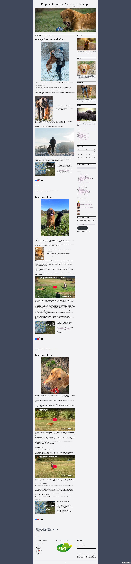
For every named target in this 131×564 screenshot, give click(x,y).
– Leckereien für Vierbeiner (84, 177)
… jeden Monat (81, 186)
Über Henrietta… (81, 134)
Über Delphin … (80, 132)
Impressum (82, 143)
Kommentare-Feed (81, 545)
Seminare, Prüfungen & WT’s (84, 133)
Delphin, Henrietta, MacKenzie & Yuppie (65, 4)
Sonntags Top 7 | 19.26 (88, 213)
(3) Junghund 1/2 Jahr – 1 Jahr (84, 192)
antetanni (82, 207)
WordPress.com (80, 546)
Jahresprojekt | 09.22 (44, 354)
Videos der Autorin (50, 254)
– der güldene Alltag (82, 174)
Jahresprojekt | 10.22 (44, 196)
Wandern (80, 183)
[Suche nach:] (86, 167)
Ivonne (48, 528)
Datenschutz (83, 142)
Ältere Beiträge (38, 536)
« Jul (78, 161)
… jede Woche (81, 185)
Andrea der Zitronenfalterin (64, 170)
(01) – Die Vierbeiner (81, 173)
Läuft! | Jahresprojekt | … (86, 201)
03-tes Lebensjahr (81, 193)
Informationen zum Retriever (83, 140)
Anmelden (80, 543)
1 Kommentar (37, 350)
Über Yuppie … (80, 138)
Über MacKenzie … (81, 136)
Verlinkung (64, 250)
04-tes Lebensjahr (81, 194)
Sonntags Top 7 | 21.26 (89, 210)
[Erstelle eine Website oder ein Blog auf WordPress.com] (65, 562)
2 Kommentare (37, 192)
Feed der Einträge (81, 544)
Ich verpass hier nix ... (83, 217)
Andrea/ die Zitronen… (84, 200)
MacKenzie (49, 191)
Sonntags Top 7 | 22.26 (88, 204)
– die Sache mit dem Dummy (84, 175)
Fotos (80, 188)
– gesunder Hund (82, 176)
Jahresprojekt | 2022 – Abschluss (50, 39)
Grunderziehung (55, 190)
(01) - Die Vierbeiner (43, 190)
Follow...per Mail (83, 228)
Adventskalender (82, 187)
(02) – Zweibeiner (81, 180)
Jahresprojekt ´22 (44, 191)
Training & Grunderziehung (83, 195)
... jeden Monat (49, 190)
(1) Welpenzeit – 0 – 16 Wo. (83, 190)
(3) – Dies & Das (80, 184)
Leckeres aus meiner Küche (84, 182)
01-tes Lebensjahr (81, 189)
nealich (81, 204)
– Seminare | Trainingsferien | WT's (85, 178)
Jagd (80, 181)
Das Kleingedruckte (82, 141)
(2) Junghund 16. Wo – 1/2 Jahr (84, 191)
